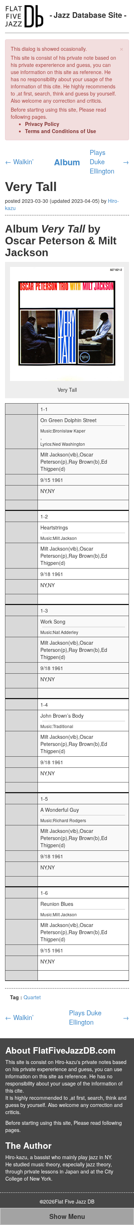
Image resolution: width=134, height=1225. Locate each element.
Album (67, 162)
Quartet (32, 997)
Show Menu (67, 1216)
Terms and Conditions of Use (60, 131)
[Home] (24, 15)
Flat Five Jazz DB (74, 1201)
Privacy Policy (42, 123)
